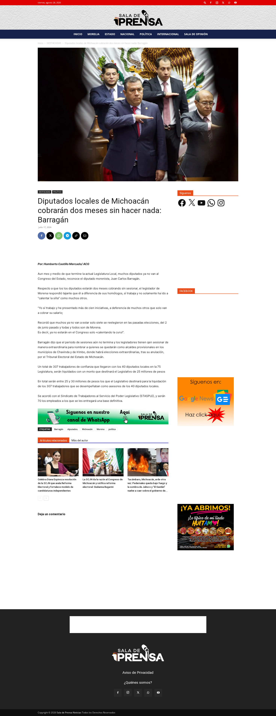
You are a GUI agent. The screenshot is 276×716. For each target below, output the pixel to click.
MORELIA (93, 34)
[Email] (84, 235)
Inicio (40, 43)
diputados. (72, 429)
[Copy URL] (76, 235)
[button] (205, 2)
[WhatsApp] (229, 2)
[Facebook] (210, 2)
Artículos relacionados (53, 440)
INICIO (78, 34)
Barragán (58, 429)
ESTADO (110, 34)
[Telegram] (67, 235)
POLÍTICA (146, 34)
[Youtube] (235, 2)
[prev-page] (40, 498)
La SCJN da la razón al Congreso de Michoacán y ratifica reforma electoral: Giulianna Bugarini (103, 483)
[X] (223, 2)
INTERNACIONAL (168, 34)
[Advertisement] (103, 252)
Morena (100, 429)
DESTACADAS (54, 43)
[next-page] (46, 498)
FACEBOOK (186, 291)
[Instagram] (217, 2)
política (112, 429)
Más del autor (80, 440)
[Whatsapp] (103, 416)
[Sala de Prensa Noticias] (138, 18)
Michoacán (87, 429)
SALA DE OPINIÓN (196, 34)
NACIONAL (127, 34)
